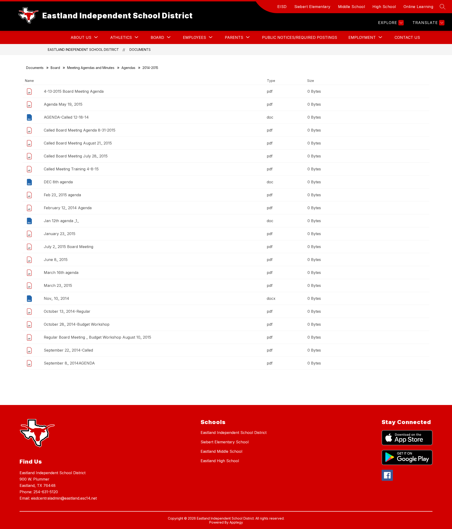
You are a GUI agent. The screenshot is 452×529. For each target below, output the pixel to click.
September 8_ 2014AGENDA (69, 363)
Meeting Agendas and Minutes (90, 68)
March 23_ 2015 (58, 285)
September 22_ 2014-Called (68, 350)
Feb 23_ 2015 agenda (62, 194)
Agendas (128, 68)
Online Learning (418, 6)
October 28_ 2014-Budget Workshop (76, 324)
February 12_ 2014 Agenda (68, 207)
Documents (140, 50)
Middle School (351, 6)
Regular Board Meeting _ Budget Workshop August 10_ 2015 (97, 337)
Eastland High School (220, 460)
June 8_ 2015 (56, 259)
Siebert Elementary (312, 6)
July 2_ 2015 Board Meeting (68, 246)
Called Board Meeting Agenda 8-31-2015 (79, 130)
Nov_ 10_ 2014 (56, 298)
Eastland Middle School (221, 451)
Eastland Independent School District (83, 50)
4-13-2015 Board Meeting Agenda (74, 91)
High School (384, 6)
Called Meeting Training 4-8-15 (71, 169)
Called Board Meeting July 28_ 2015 (76, 156)
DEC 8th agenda (58, 182)
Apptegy (236, 522)
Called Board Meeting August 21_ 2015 (78, 143)
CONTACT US (407, 37)
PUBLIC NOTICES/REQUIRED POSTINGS (299, 37)
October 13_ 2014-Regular (67, 311)
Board (55, 68)
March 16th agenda (61, 272)
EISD (282, 6)
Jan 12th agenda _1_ (61, 220)
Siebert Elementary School (225, 442)
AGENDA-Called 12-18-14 (66, 117)
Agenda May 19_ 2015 (63, 104)
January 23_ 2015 (59, 233)
